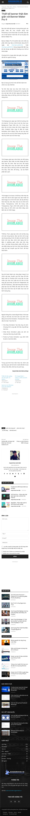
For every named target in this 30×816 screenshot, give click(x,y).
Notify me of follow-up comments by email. (14, 551)
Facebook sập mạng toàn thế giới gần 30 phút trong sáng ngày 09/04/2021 (19, 689)
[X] (21, 473)
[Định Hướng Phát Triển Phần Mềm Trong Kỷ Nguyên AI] (6, 630)
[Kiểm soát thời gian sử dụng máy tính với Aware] (6, 650)
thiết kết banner (13, 430)
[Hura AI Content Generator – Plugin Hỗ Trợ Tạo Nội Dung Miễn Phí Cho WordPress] (6, 597)
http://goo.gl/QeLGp (17, 45)
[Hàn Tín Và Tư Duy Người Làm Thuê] (6, 605)
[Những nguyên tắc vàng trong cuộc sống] (6, 642)
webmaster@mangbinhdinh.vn (14, 790)
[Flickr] (7, 473)
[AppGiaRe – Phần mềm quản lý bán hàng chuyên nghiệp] (6, 505)
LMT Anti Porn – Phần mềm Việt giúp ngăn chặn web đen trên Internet (19, 496)
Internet (3, 499)
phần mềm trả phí (20, 428)
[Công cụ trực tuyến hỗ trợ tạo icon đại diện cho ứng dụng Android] (6, 666)
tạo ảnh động (5, 430)
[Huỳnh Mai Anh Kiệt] (15, 455)
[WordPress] (24, 473)
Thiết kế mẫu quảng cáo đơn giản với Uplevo (7, 377)
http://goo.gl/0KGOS (7, 47)
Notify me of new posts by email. (11, 553)
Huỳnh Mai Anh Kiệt (10, 23)
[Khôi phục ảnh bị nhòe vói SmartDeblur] (6, 733)
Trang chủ (4, 7)
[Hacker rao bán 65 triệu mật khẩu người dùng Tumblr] (6, 658)
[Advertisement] (15, 409)
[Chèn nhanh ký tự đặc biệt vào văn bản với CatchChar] (6, 697)
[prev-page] (3, 510)
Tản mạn (4, 491)
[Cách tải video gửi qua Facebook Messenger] (6, 705)
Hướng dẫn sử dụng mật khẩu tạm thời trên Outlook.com (8, 443)
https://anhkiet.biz (15, 465)
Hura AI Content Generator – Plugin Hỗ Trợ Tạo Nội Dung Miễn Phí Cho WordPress (19, 596)
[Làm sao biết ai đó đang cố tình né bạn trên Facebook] (6, 717)
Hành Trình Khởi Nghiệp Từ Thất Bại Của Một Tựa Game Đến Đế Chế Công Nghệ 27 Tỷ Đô (19, 621)
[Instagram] (10, 473)
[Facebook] (4, 473)
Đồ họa (14, 7)
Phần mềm (9, 7)
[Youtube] (15, 476)
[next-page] (5, 510)
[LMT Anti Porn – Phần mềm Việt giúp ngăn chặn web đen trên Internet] (6, 496)
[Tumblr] (18, 473)
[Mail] (12, 473)
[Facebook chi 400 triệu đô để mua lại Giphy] (6, 489)
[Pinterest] (15, 473)
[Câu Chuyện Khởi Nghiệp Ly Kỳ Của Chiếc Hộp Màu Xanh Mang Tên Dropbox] (6, 613)
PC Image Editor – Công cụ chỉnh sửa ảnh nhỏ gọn (21, 377)
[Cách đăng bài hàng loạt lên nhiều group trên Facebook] (6, 725)
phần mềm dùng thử (10, 428)
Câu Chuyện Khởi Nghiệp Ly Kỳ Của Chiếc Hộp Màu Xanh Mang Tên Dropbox (19, 612)
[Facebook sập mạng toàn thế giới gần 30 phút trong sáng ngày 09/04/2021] (6, 689)
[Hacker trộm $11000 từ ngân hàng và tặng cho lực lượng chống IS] (6, 674)
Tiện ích (3, 506)
